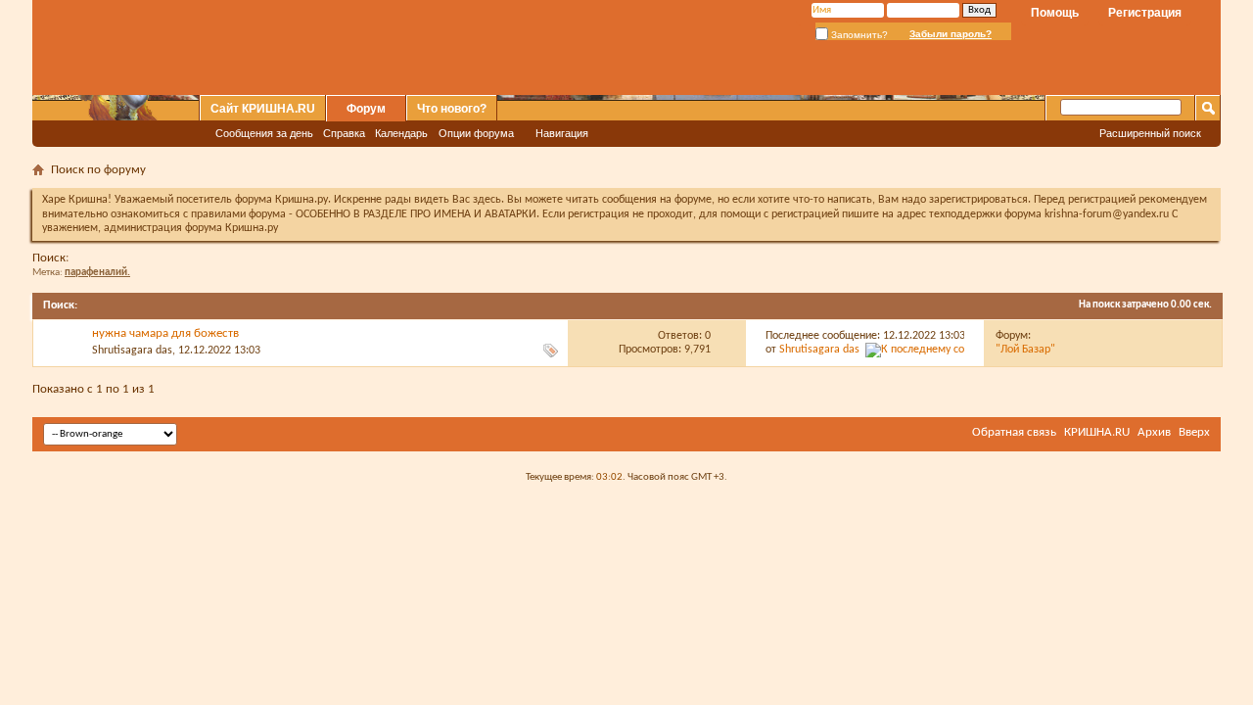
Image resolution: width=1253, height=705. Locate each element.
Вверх (1194, 432)
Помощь (1055, 13)
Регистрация (1145, 13)
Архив (1154, 432)
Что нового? (452, 109)
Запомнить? (858, 34)
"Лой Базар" (1025, 349)
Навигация (561, 133)
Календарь (401, 133)
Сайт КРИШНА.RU (262, 109)
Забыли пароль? (950, 33)
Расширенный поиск (1150, 133)
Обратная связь (1014, 432)
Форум (366, 109)
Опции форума (476, 133)
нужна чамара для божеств (165, 333)
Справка (344, 133)
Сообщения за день (264, 133)
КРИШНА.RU (1097, 432)
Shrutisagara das (132, 350)
